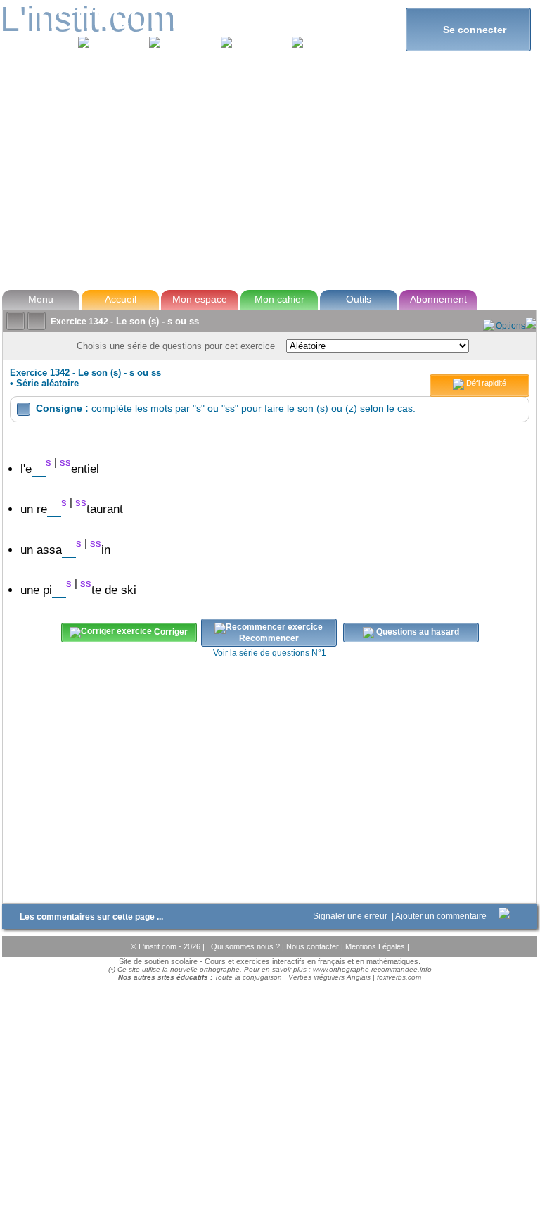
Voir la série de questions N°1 (269, 653)
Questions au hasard (416, 633)
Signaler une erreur (351, 916)
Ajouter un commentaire (442, 916)
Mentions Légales (376, 946)
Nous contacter (313, 946)
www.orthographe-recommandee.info (372, 969)
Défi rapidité (485, 383)
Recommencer (269, 638)
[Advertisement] (269, 178)
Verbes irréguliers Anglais (329, 977)
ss (65, 462)
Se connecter (468, 29)
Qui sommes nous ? (246, 946)
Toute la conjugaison (248, 977)
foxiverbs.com (399, 977)
